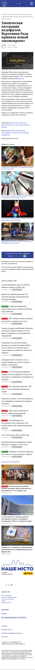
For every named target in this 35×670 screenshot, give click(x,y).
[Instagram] (17, 3)
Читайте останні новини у (18, 255)
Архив (11, 123)
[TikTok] (22, 3)
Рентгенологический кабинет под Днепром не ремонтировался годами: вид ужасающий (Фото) (17, 269)
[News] (19, 3)
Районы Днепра (6, 602)
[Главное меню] (32, 3)
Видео (3, 601)
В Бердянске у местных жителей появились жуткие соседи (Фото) (17, 262)
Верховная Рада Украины (16, 131)
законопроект (6, 133)
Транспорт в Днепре (7, 599)
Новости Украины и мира (9, 597)
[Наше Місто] (4, 3)
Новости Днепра (8, 14)
